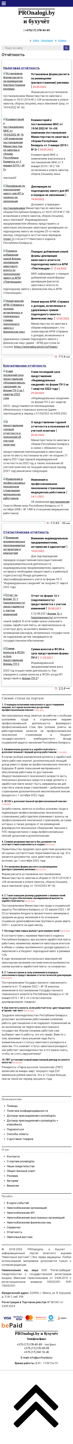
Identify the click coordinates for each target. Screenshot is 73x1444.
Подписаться (15, 1129)
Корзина (62, 40)
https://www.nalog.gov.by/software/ (36, 346)
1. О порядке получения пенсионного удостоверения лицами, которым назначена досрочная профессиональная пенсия (33, 707)
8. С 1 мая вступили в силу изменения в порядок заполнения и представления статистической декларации (36, 973)
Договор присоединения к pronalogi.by (31, 1115)
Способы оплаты (18, 1134)
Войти (36, 40)
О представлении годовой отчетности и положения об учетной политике (50, 426)
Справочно (14, 1227)
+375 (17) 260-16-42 (36, 1352)
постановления (59, 501)
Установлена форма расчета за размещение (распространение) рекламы (50, 78)
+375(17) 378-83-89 (37, 30)
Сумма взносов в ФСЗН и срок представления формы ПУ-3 (50, 653)
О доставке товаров (20, 1139)
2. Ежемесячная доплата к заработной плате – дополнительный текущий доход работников (29, 750)
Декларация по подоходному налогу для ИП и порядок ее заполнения (50, 191)
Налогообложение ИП (21, 1212)
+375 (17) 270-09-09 (36, 1348)
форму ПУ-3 (29, 678)
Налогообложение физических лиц (29, 1222)
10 (63, 523)
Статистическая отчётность (26, 532)
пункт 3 (9, 239)
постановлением (14, 208)
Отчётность (14, 1232)
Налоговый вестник (20, 1237)
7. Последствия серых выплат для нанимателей (30, 930)
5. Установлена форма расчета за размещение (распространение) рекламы (29, 868)
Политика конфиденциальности (27, 1110)
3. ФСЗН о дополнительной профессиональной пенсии (34, 801)
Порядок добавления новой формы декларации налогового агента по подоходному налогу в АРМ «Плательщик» (49, 260)
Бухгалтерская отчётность (24, 366)
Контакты (13, 1156)
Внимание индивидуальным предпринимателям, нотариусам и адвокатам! (49, 542)
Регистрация (47, 40)
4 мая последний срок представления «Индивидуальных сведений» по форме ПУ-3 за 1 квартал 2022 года (49, 380)
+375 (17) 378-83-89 (29, 1344)
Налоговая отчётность (21, 68)
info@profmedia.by (41, 1357)
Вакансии (13, 1185)
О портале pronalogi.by (20, 1161)
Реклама (12, 1175)
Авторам (12, 1180)
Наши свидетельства (20, 1166)
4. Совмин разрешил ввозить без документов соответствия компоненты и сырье (29, 843)
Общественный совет (21, 1171)
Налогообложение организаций (27, 1207)
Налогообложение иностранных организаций (36, 1217)
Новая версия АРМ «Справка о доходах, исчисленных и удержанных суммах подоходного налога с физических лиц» (50, 310)
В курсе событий (18, 1203)
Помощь (12, 1106)
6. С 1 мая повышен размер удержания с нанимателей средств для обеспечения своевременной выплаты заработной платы (33, 898)
